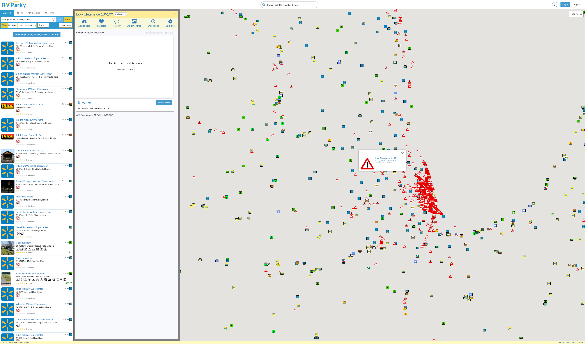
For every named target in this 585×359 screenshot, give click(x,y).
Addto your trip (36, 34)
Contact (581, 342)
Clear (67, 19)
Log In (565, 4)
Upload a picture (125, 69)
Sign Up (577, 4)
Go (59, 19)
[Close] (402, 153)
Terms (561, 342)
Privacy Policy (571, 342)
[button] (316, 334)
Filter (4, 25)
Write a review (164, 102)
